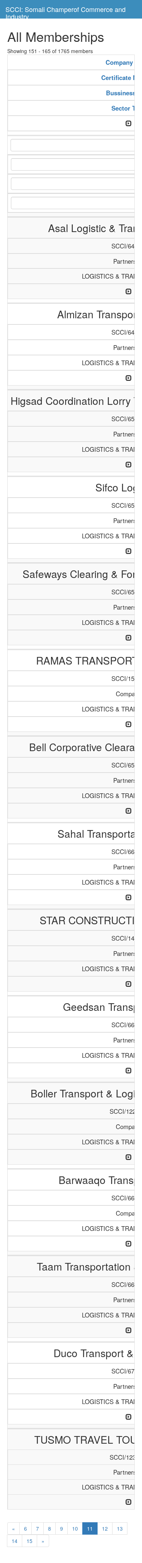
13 (120, 1528)
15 (29, 1540)
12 (105, 1528)
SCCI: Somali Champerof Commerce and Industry (65, 11)
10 (75, 1528)
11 (90, 1528)
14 (14, 1540)
